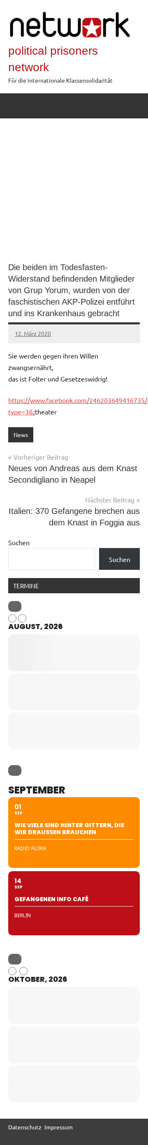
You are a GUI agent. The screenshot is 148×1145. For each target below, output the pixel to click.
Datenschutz (25, 1127)
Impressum (58, 1127)
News (21, 434)
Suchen (19, 542)
